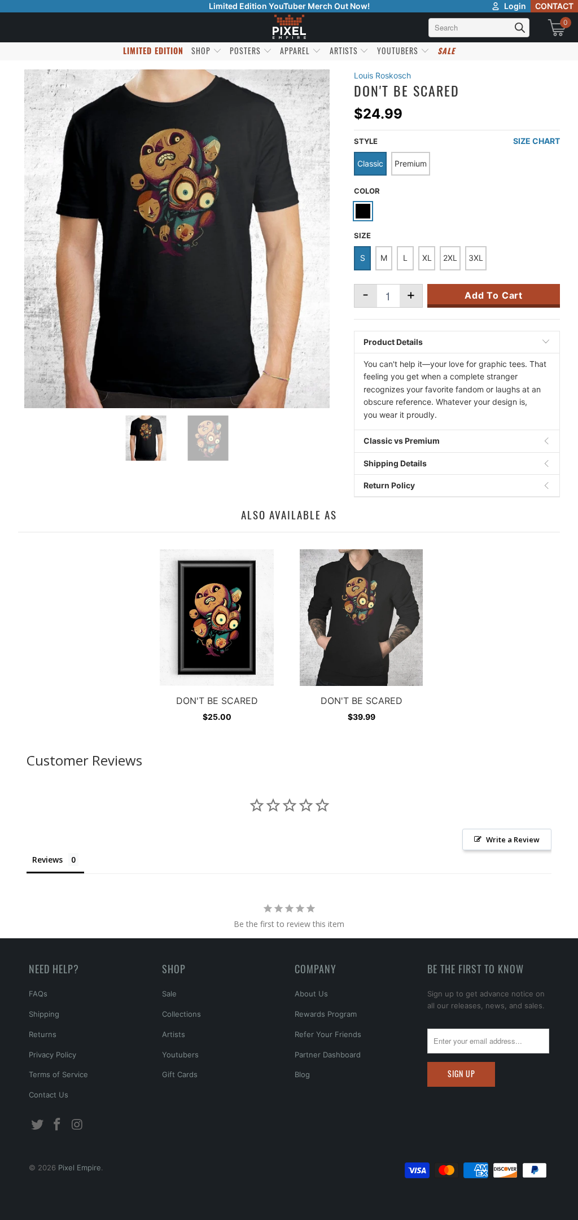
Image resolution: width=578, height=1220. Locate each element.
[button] (38, 1200)
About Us (311, 993)
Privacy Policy (52, 1054)
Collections (181, 1013)
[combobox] (478, 27)
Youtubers (180, 1054)
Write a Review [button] (513, 839)
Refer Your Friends (328, 1034)
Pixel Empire (79, 1167)
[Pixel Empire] (289, 27)
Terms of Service (58, 1074)
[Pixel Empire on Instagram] (77, 1125)
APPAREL (296, 50)
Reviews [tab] (47, 859)
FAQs (38, 993)
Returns (42, 1034)
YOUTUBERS (399, 50)
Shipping (44, 1013)
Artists (173, 1034)
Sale (169, 993)
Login (515, 6)
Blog (302, 1074)
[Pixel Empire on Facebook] (57, 1125)
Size (362, 235)
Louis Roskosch (382, 75)
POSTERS (246, 50)
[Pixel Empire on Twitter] (37, 1125)
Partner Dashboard (328, 1054)
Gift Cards (180, 1074)
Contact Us (48, 1094)
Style (366, 141)
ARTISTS (345, 50)
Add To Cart (494, 295)
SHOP (202, 50)
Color (367, 190)
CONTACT (554, 6)
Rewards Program (326, 1013)
